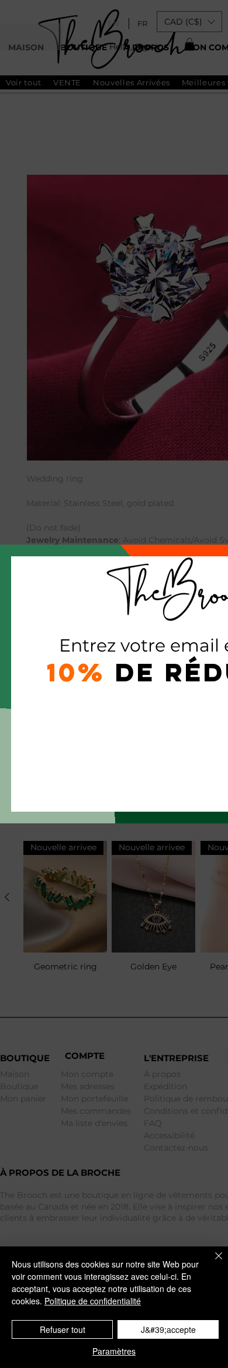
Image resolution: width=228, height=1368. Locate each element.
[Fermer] (212, 1263)
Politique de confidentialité (92, 1301)
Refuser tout (62, 1329)
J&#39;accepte (168, 1329)
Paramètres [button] (114, 1351)
